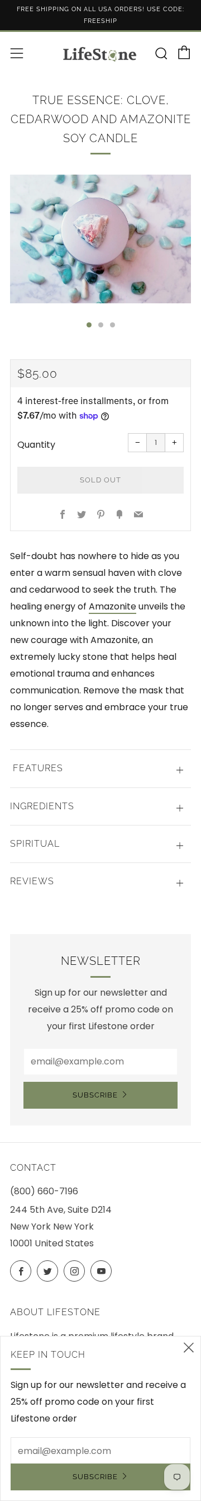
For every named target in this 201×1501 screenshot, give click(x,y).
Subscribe (95, 1095)
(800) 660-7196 (44, 1191)
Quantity (36, 444)
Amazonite (112, 606)
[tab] (89, 324)
